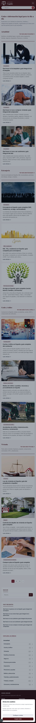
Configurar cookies (18, 715)
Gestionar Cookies (1, 720)
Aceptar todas (18, 719)
